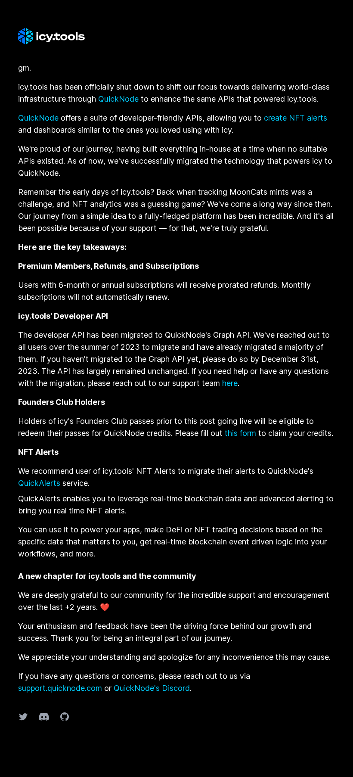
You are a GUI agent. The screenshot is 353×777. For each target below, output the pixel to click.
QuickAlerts (39, 483)
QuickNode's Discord (152, 688)
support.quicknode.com (60, 688)
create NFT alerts (295, 117)
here (230, 383)
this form (240, 433)
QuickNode (118, 98)
